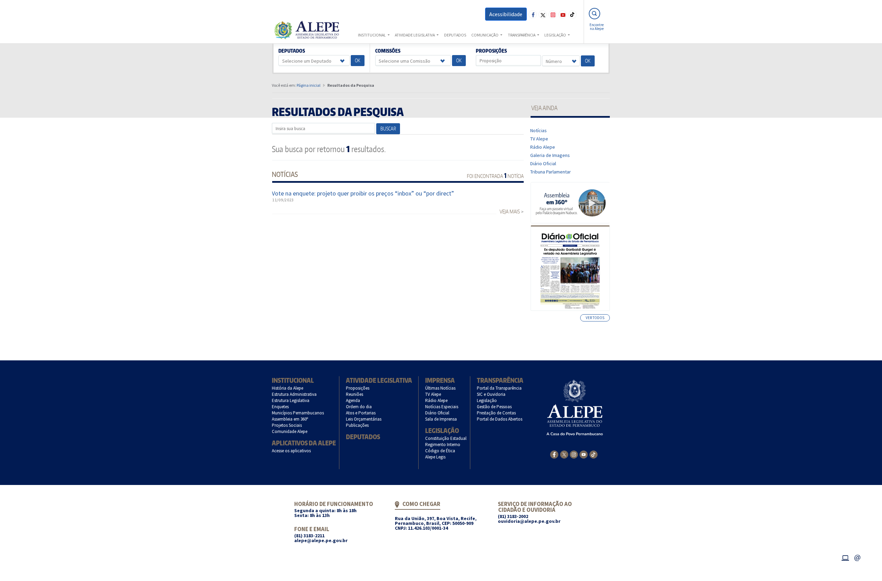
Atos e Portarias (361, 413)
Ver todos (595, 317)
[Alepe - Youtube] (583, 454)
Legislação (442, 430)
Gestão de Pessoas (494, 406)
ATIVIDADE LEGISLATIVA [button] (415, 35)
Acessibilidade (505, 14)
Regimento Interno (442, 444)
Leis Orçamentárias (363, 419)
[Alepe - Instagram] (574, 454)
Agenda (353, 400)
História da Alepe (287, 388)
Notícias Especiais (441, 406)
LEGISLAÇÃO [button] (555, 35)
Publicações (357, 425)
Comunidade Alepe (289, 431)
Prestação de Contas (496, 413)
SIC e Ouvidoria (491, 394)
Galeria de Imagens (550, 155)
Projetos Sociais (287, 425)
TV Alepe (539, 138)
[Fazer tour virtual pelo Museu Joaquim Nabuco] (570, 202)
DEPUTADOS (455, 35)
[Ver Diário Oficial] (570, 268)
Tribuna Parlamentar (551, 171)
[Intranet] (845, 557)
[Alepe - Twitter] (564, 454)
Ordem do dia (359, 406)
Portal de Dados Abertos (499, 419)
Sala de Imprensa (441, 419)
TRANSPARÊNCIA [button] (522, 35)
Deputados (292, 51)
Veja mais (510, 211)
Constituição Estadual (445, 438)
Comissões (387, 51)
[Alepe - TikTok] (593, 454)
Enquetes (280, 406)
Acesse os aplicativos (291, 450)
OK (357, 60)
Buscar (388, 128)
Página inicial (308, 85)
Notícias (539, 130)
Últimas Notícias (440, 388)
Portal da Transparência (499, 388)
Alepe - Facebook (533, 14)
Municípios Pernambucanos (298, 413)
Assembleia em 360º (290, 419)
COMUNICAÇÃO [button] (485, 35)
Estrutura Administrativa (294, 394)
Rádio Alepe (543, 147)
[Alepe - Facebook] (554, 454)
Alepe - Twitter (543, 14)
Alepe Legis (435, 457)
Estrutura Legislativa (290, 400)
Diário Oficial (543, 163)
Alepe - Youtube (562, 14)
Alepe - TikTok (572, 14)
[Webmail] (857, 557)
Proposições (491, 51)
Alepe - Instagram (552, 14)
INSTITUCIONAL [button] (372, 35)
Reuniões (354, 394)
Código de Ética (440, 450)
